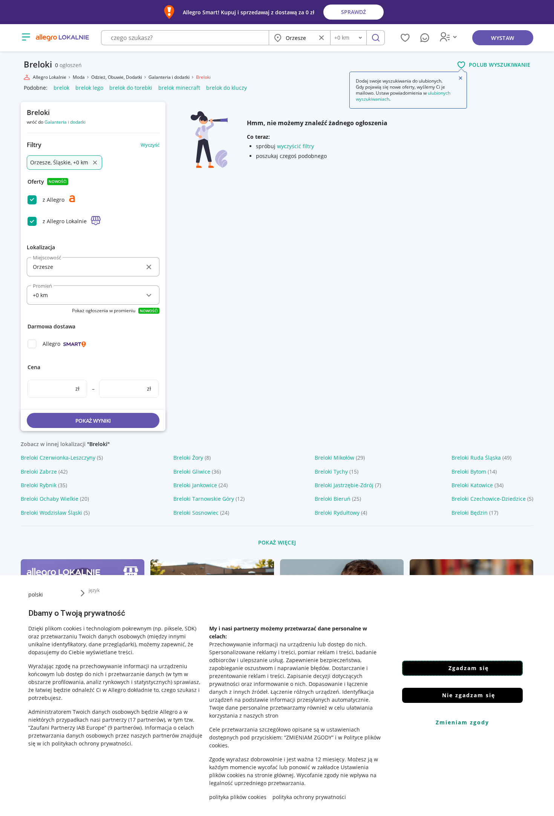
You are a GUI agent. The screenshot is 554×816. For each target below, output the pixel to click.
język (94, 590)
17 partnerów (147, 719)
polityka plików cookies (237, 797)
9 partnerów (124, 727)
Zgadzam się (468, 668)
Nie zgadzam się (468, 695)
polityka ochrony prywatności (309, 797)
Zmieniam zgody (462, 722)
